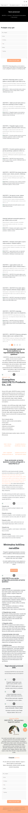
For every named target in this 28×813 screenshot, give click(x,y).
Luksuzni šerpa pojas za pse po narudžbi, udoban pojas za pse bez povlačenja (14, 695)
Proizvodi (9, 15)
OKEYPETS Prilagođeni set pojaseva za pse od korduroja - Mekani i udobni (14, 707)
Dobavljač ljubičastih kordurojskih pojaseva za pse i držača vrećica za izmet (14, 219)
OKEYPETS (4, 15)
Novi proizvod (14, 17)
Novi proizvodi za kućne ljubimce (19, 15)
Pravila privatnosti (16, 810)
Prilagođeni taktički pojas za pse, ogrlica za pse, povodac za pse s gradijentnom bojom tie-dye (14, 683)
